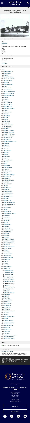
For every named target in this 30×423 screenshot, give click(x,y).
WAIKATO (6, 110)
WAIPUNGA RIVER (8, 167)
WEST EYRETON (7, 248)
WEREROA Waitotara (9, 239)
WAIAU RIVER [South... (9, 77)
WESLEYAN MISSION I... (9, 243)
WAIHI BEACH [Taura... (9, 84)
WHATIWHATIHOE (8, 300)
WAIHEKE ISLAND (8, 80)
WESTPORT (6, 252)
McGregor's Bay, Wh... (9, 292)
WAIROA (6, 173)
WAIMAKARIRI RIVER (8, 125)
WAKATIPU (6, 198)
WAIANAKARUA (7, 73)
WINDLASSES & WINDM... (9, 311)
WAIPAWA (6, 152)
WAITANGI (6, 182)
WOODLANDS (7, 331)
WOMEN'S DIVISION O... (9, 324)
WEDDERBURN (7, 231)
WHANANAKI (7, 265)
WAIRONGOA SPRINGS (9, 174)
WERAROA (6, 237)
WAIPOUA (6, 161)
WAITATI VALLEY (7, 187)
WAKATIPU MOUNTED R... (9, 202)
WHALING (6, 263)
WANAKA (6, 209)
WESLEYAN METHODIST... (9, 241)
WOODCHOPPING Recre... (10, 325)
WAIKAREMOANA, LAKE (9, 108)
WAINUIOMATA (7, 139)
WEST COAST (7, 244)
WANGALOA (7, 215)
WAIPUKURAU (7, 165)
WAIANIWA (6, 75)
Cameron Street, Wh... (9, 287)
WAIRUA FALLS (7, 176)
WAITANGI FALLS (8, 184)
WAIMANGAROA (7, 126)
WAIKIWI (6, 119)
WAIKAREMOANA (8, 106)
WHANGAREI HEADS (9, 272)
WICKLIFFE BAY (7, 303)
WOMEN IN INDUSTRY (9, 320)
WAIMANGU (6, 128)
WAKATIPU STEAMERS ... (9, 204)
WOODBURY (7, 327)
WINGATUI (6, 313)
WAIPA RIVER (7, 147)
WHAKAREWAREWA (8, 257)
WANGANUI (6, 217)
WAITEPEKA (6, 189)
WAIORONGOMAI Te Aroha (10, 141)
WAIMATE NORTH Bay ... (9, 130)
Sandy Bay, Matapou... (9, 279)
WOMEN (6, 318)
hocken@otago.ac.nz (15, 401)
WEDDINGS (6, 233)
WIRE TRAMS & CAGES (9, 316)
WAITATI (6, 185)
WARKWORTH (7, 224)
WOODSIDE (6, 333)
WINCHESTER (7, 309)
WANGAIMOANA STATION (10, 213)
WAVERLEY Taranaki (8, 230)
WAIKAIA (6, 97)
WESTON (6, 250)
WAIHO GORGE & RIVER (9, 91)
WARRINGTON (7, 228)
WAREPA (6, 222)
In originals (4, 63)
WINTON (6, 314)
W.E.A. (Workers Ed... (9, 71)
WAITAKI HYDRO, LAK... (9, 180)
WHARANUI (6, 296)
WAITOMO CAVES (8, 191)
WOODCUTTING (7, 329)
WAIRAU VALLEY (7, 171)
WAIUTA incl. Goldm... (9, 193)
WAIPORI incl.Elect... (8, 160)
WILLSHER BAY (7, 305)
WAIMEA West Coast (9, 136)
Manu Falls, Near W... (9, 278)
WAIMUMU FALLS (8, 138)
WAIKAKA (6, 99)
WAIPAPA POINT (7, 150)
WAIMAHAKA (7, 123)
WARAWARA (7, 220)
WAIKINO (6, 117)
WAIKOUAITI (7, 121)
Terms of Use (9, 358)
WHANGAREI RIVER (9, 274)
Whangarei (7, 285)
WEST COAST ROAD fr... (9, 246)
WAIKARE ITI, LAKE (8, 104)
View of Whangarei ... (9, 276)
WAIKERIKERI (7, 115)
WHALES (6, 261)
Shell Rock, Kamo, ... (9, 289)
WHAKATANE (7, 259)
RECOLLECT (3, 361)
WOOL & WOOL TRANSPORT (10, 335)
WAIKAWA (6, 114)
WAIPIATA (6, 154)
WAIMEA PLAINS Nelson (9, 134)
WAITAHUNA (7, 178)
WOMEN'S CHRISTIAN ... (9, 322)
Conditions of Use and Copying (7, 351)
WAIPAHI (6, 149)
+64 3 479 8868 (15, 399)
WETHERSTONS (7, 255)
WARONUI (6, 226)
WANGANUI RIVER (8, 219)
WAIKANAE (6, 101)
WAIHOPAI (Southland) (9, 338)
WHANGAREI (7, 268)
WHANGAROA (7, 294)
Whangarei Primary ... (9, 283)
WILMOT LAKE (7, 307)
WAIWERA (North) (8, 195)
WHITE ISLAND (7, 302)
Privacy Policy (4, 358)
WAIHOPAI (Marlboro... (9, 95)
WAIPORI (6, 158)
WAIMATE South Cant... (9, 132)
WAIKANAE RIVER (8, 103)
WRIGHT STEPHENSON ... (9, 337)
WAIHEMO (6, 82)
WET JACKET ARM (8, 254)
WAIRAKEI (6, 169)
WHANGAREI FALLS (9, 270)
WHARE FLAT (7, 298)
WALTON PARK (7, 208)
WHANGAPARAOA (8, 266)
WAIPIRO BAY (7, 156)
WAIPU (5, 163)
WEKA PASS (7, 235)
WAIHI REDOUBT (7, 88)
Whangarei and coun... (9, 281)
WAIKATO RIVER (7, 112)
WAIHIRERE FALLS (8, 90)
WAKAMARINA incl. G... (9, 196)
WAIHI (5, 86)
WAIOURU (6, 145)
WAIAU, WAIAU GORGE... (9, 79)
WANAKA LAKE (7, 211)
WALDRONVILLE (7, 206)
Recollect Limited (18, 361)
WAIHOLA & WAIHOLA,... (9, 93)
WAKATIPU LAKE (7, 200)
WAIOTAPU (6, 143)
